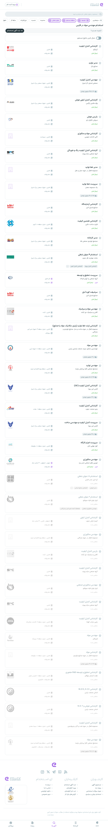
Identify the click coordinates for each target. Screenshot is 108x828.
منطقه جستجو (70, 20)
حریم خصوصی (46, 794)
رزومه (32, 826)
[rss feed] (66, 772)
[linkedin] (60, 772)
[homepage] (54, 765)
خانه (97, 826)
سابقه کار (13, 20)
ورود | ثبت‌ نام (11, 4)
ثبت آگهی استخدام (14, 30)
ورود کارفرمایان (71, 788)
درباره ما (48, 785)
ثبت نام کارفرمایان (70, 791)
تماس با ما (47, 788)
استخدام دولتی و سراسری (93, 794)
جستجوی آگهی (96, 785)
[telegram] (54, 772)
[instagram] (42, 772)
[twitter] (48, 772)
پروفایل (10, 826)
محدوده (42, 20)
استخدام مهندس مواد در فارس (89, 25)
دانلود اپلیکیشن (46, 791)
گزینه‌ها (75, 826)
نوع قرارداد (23, 20)
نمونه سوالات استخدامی (93, 791)
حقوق (4, 20)
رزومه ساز (98, 788)
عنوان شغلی (55, 20)
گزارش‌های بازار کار (70, 794)
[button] (97, 20)
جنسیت (33, 20)
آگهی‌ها (53, 826)
